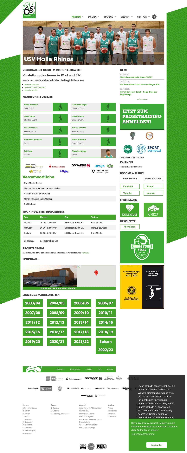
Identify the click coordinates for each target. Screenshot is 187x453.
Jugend (108, 16)
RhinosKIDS (84, 410)
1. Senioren (27, 419)
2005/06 (81, 303)
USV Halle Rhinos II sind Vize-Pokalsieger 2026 (139, 84)
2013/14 (81, 322)
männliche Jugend (86, 413)
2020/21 (57, 341)
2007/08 (32, 312)
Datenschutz (75, 369)
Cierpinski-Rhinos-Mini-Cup (90, 419)
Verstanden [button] (156, 445)
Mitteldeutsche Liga (87, 427)
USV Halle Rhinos (30, 408)
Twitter (150, 186)
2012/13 (57, 322)
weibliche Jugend (86, 416)
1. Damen (55, 408)
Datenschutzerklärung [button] (143, 434)
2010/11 (105, 312)
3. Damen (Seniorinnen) (60, 413)
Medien (125, 16)
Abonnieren (129, 226)
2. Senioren (27, 422)
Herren (76, 16)
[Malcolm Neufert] (108, 153)
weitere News (142, 99)
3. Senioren (27, 424)
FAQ (99, 369)
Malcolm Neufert (31, 90)
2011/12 (32, 322)
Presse (110, 408)
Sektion (142, 16)
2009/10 (81, 312)
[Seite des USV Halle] (91, 446)
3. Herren (26, 413)
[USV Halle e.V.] (154, 17)
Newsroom (112, 416)
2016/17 (57, 332)
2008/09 (57, 312)
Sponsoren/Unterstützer (88, 424)
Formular (85, 252)
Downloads (112, 410)
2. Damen (55, 410)
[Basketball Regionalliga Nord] (101, 447)
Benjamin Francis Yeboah (35, 87)
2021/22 (81, 341)
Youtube (127, 193)
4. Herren (26, 416)
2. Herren (26, 410)
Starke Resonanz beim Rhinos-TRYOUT (136, 77)
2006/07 (105, 303)
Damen (92, 16)
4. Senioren (27, 427)
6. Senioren (27, 433)
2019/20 (32, 341)
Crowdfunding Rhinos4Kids (90, 408)
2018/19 (105, 332)
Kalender (126, 162)
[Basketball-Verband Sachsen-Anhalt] (83, 447)
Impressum (60, 369)
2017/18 (81, 332)
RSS (111, 369)
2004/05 (57, 303)
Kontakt (151, 193)
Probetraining (84, 422)
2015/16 (32, 332)
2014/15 (105, 322)
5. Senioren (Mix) (29, 430)
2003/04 (32, 303)
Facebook (128, 186)
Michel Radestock (32, 84)
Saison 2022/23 (105, 345)
